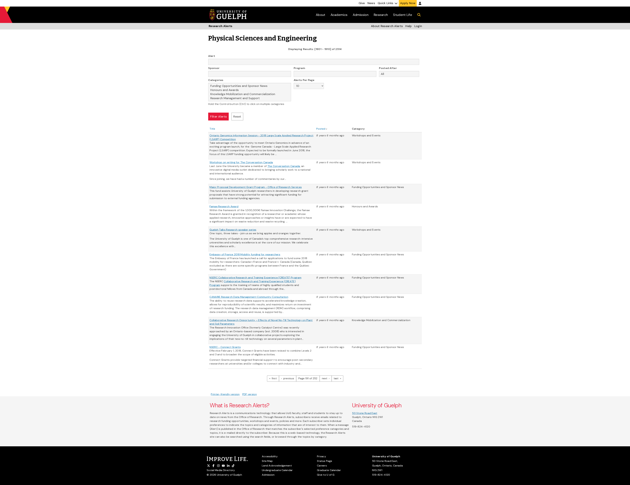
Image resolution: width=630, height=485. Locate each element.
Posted (320, 128)
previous (289, 378)
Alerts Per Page (304, 80)
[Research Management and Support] (249, 98)
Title (212, 128)
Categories (215, 80)
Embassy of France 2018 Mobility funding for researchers (245, 254)
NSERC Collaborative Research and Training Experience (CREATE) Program (255, 277)
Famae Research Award (224, 206)
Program (299, 68)
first (275, 378)
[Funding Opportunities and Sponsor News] (249, 86)
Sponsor (214, 68)
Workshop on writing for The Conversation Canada (241, 162)
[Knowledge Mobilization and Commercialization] (249, 94)
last (338, 378)
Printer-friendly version (225, 394)
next (327, 378)
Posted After (388, 68)
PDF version (249, 394)
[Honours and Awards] (249, 90)
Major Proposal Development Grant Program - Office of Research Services (256, 187)
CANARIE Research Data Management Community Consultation (249, 297)
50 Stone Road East (364, 413)
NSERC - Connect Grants (225, 347)
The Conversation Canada (283, 166)
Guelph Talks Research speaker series (233, 229)
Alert (211, 56)
